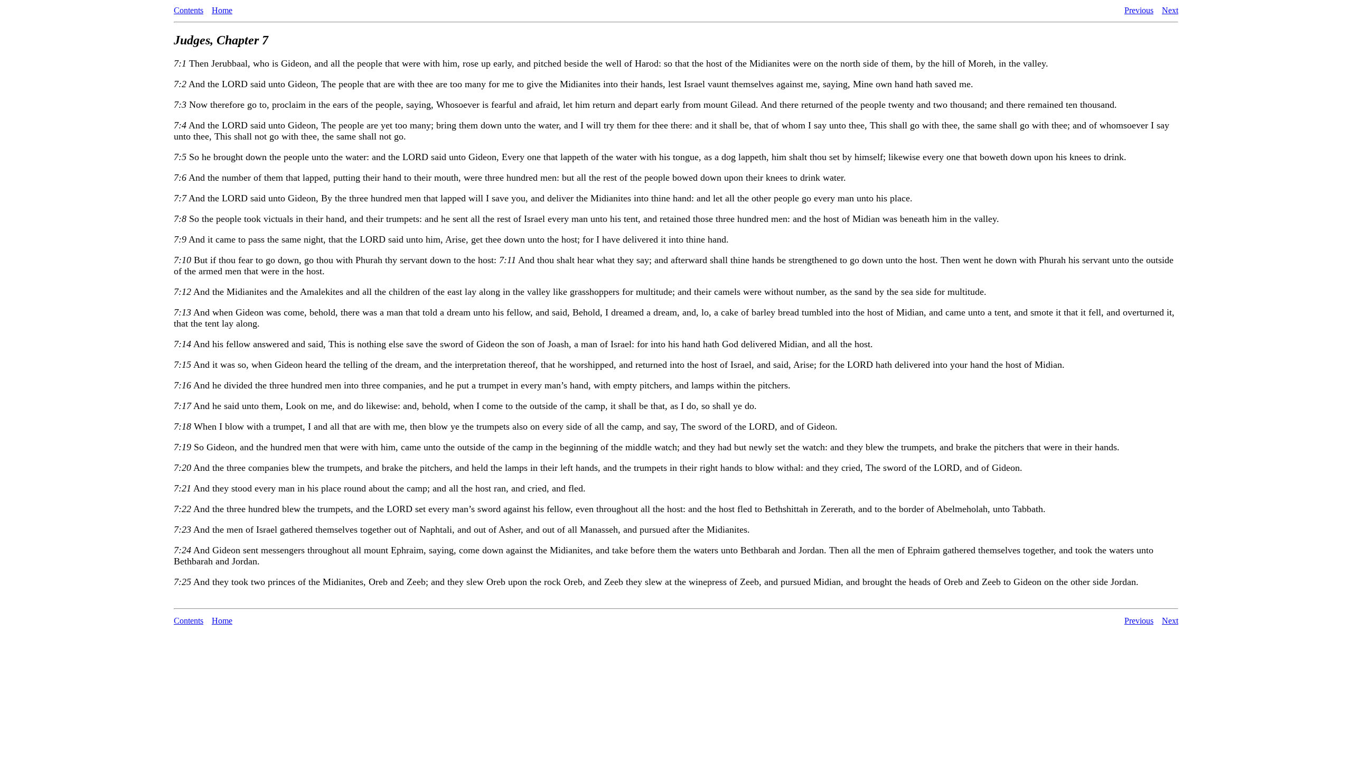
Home (222, 10)
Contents (188, 10)
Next (1170, 10)
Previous (1138, 10)
